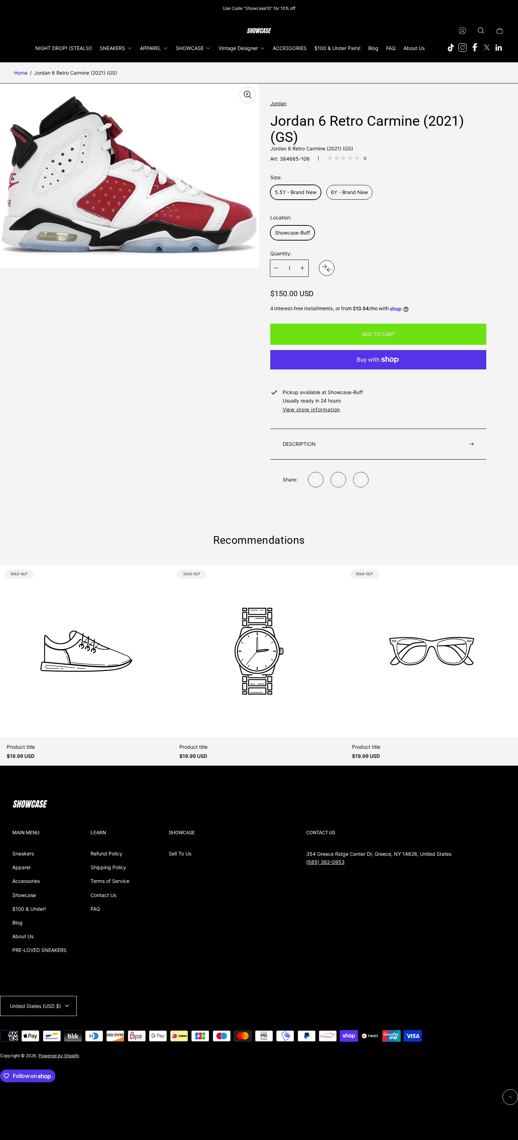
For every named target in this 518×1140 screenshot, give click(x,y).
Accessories (26, 881)
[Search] (481, 30)
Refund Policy (106, 853)
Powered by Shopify (58, 1055)
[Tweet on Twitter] (361, 479)
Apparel (21, 867)
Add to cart (378, 334)
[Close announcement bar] (500, 8)
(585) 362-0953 (325, 862)
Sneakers (23, 853)
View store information (311, 409)
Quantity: (280, 253)
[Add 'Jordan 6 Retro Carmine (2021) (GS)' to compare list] (326, 268)
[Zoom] (247, 94)
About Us (22, 936)
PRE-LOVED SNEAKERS (39, 950)
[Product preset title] (86, 651)
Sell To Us (180, 853)
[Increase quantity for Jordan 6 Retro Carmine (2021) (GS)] (302, 268)
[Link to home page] (30, 804)
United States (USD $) (35, 1006)
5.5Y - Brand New (295, 192)
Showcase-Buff (292, 233)
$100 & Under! (29, 909)
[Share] (315, 479)
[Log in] (462, 30)
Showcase (24, 895)
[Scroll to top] (510, 1097)
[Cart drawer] (499, 30)
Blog (17, 923)
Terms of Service (110, 881)
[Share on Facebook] (338, 479)
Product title (21, 747)
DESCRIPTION (299, 444)
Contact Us (103, 895)
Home (20, 73)
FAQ (95, 909)
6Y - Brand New (349, 192)
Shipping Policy (108, 867)
